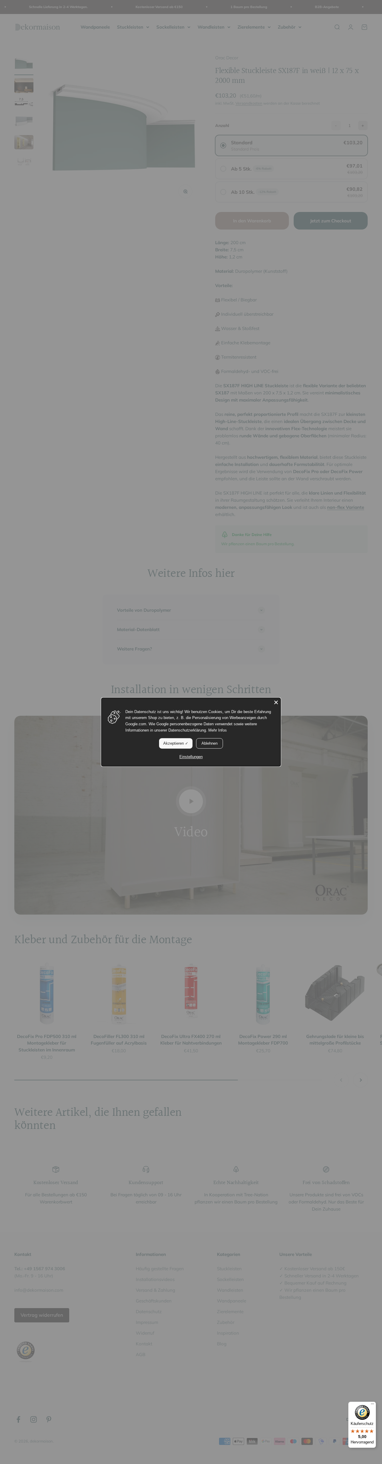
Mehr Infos (217, 730)
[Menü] (372, 1405)
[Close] (276, 702)
